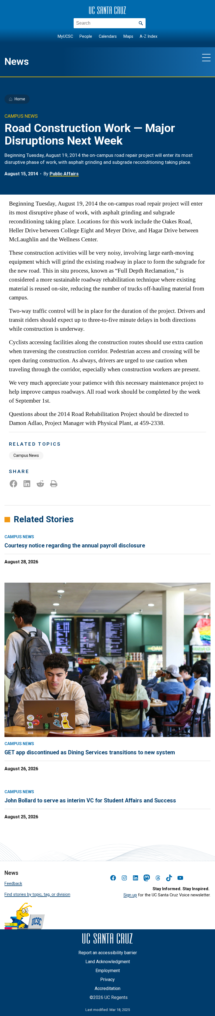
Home (20, 99)
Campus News (26, 455)
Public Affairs (64, 173)
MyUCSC (65, 36)
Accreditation (107, 988)
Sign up (130, 894)
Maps (128, 36)
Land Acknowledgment (107, 961)
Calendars (108, 36)
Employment (107, 970)
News (16, 61)
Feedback (13, 883)
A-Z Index (148, 36)
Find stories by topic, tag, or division (37, 894)
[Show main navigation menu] (206, 57)
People (86, 36)
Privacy (107, 979)
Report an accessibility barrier (107, 952)
